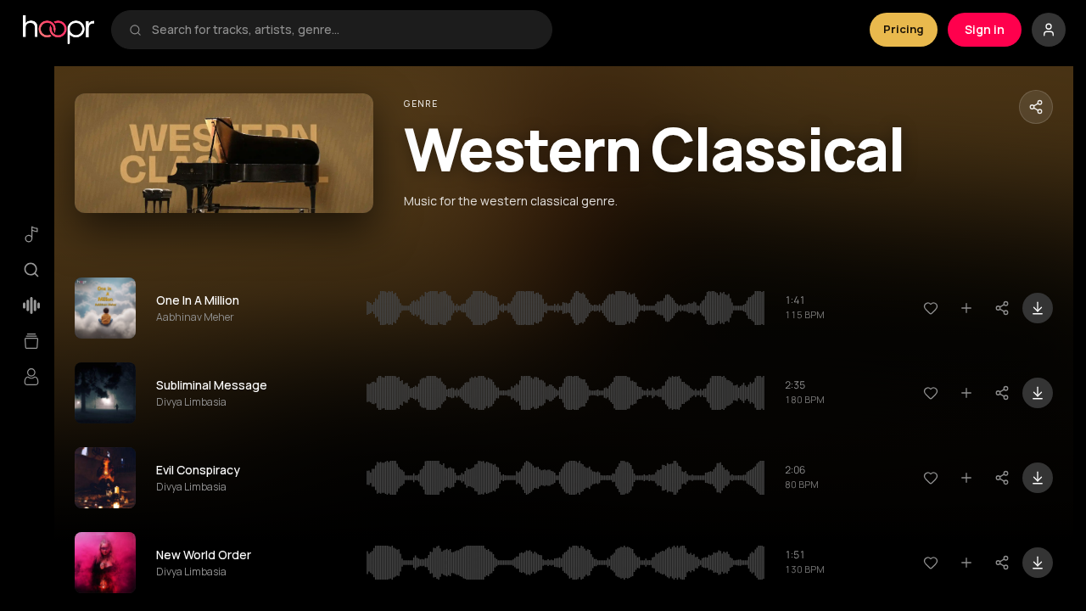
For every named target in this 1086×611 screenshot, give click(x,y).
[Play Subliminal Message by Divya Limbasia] (105, 392)
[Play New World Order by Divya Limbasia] (105, 562)
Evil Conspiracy (198, 470)
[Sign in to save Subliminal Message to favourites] (930, 393)
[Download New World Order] (1037, 562)
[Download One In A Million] (1037, 308)
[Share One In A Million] (1002, 308)
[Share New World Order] (1002, 562)
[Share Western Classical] (1036, 107)
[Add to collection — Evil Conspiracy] (966, 477)
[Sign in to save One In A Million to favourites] (930, 308)
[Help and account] (1049, 30)
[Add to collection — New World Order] (966, 562)
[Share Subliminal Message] (1002, 393)
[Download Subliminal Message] (1037, 393)
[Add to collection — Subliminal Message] (966, 393)
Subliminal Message (211, 385)
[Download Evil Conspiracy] (1037, 477)
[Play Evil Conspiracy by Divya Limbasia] (105, 477)
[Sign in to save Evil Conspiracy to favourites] (930, 477)
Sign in (985, 29)
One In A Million (197, 300)
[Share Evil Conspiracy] (1002, 477)
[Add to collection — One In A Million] (966, 308)
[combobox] (343, 29)
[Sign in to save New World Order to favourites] (930, 562)
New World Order (203, 555)
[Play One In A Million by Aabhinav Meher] (105, 308)
